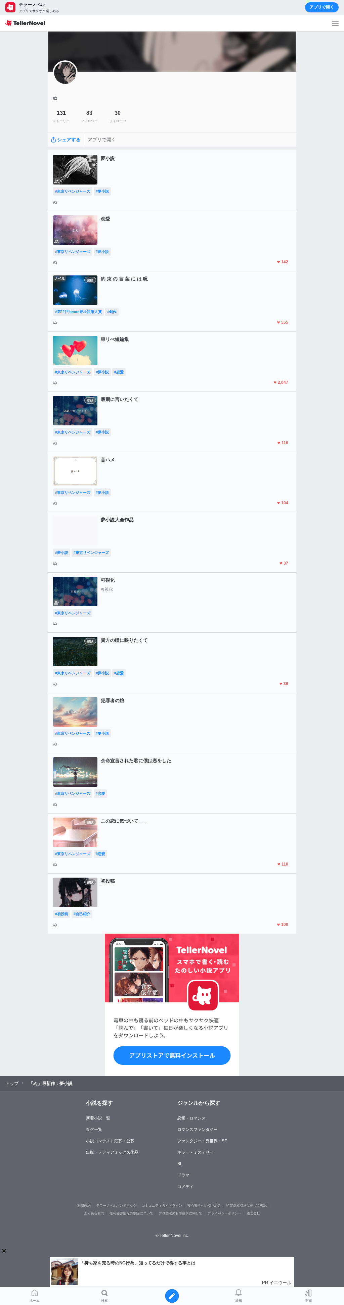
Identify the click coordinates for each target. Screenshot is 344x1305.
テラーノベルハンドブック (116, 1205)
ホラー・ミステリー (195, 1152)
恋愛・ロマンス (191, 1118)
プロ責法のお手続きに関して (180, 1213)
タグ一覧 (94, 1129)
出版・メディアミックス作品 (112, 1152)
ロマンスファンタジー (197, 1129)
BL (179, 1163)
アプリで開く (322, 7)
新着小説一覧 (98, 1118)
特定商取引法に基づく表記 (246, 1205)
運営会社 (253, 1213)
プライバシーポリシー (224, 1213)
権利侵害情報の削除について (131, 1213)
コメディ (185, 1186)
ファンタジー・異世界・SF (202, 1141)
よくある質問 (94, 1213)
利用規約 (84, 1205)
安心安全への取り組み (204, 1205)
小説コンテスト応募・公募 (110, 1141)
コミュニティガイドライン (162, 1205)
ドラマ (183, 1175)
